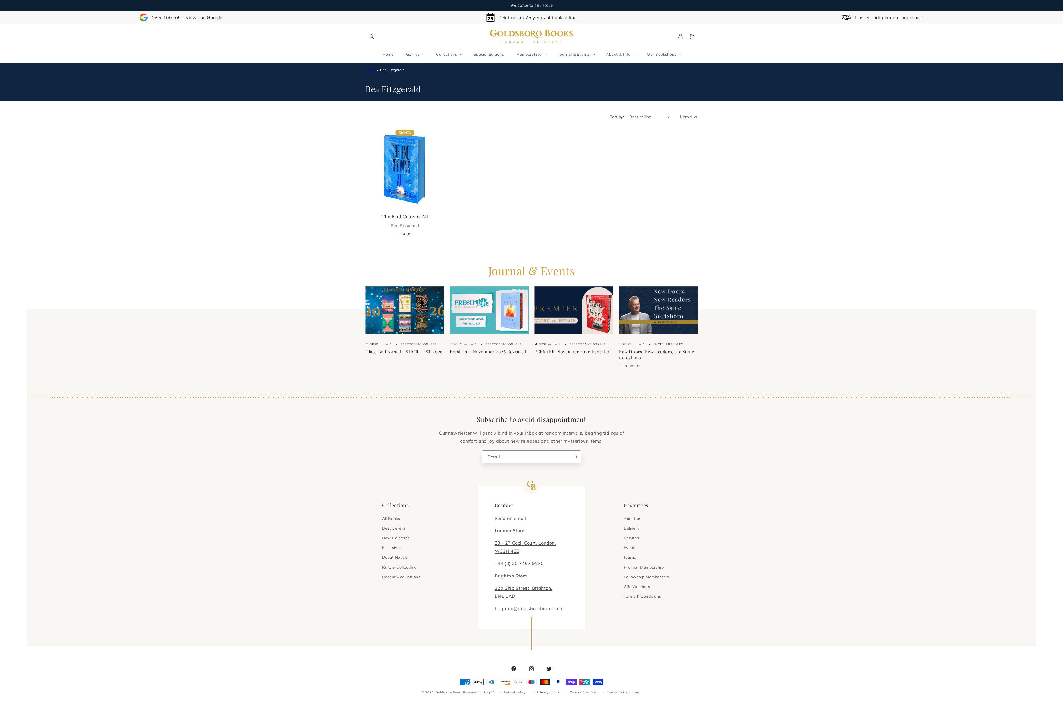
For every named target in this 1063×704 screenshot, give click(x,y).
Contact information (623, 692)
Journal (630, 557)
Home (370, 70)
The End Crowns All (404, 220)
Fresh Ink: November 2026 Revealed (488, 351)
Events (630, 547)
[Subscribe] (575, 456)
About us (632, 518)
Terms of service (583, 692)
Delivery (631, 528)
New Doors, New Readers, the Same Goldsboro (656, 354)
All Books (391, 518)
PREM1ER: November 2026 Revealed (572, 351)
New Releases (396, 537)
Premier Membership (644, 567)
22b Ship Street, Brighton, (524, 588)
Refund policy (515, 692)
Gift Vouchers (637, 586)
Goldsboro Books (449, 692)
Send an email (510, 518)
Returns (631, 537)
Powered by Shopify (479, 692)
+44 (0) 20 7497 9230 (519, 563)
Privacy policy (548, 692)
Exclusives (392, 547)
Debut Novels (395, 557)
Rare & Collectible (399, 567)
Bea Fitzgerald (392, 70)
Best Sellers (393, 528)
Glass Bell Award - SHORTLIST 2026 (404, 351)
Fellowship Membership (646, 576)
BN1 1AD (505, 596)
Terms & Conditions (642, 596)
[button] (371, 36)
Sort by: (617, 116)
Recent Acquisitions (401, 576)
